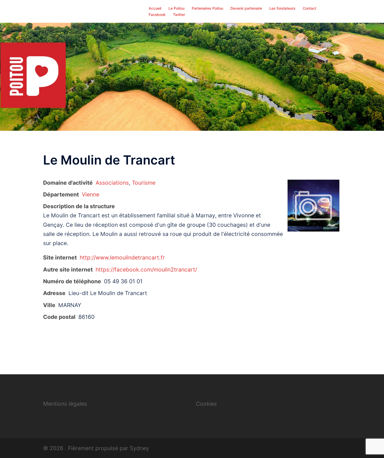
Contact (309, 8)
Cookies (206, 403)
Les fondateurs (282, 8)
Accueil (155, 8)
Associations (112, 182)
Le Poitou (176, 8)
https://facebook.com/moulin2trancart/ (146, 269)
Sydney (139, 448)
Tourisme (143, 182)
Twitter (179, 14)
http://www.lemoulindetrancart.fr (122, 257)
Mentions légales (65, 403)
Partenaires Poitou (207, 8)
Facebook (157, 14)
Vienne (90, 194)
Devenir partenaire (246, 8)
